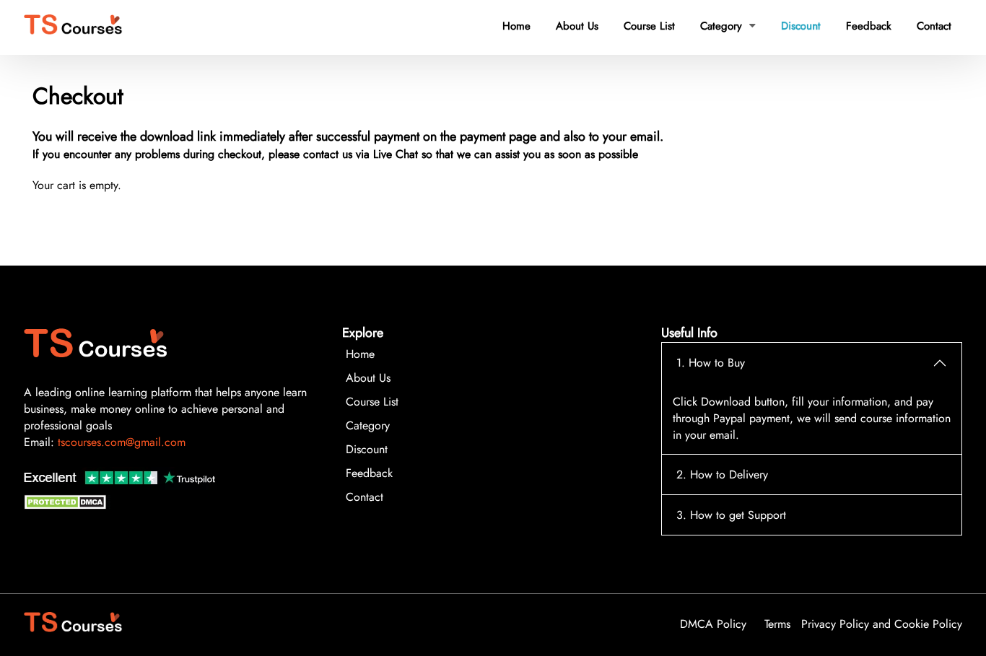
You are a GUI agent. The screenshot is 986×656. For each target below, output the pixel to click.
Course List (649, 26)
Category (728, 26)
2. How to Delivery (722, 474)
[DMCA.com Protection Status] (67, 505)
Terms (777, 624)
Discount (801, 26)
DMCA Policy (713, 624)
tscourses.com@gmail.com (122, 442)
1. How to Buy (710, 362)
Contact (934, 26)
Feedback (868, 26)
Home (516, 26)
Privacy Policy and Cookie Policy (881, 624)
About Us (577, 26)
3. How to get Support (731, 515)
